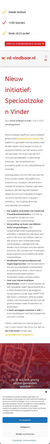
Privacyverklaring (29, 440)
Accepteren (25, 420)
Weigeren (25, 427)
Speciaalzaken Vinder (28, 138)
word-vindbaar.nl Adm (20, 121)
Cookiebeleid (17, 440)
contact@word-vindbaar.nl (19, 334)
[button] (46, 392)
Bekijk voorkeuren (25, 434)
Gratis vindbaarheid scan (23, 44)
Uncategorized (12, 124)
